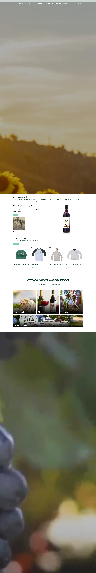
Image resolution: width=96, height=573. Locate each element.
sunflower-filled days (40, 408)
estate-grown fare (65, 408)
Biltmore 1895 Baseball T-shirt (36, 473)
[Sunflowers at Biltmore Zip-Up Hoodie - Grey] (57, 463)
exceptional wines (56, 408)
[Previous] (37, 1)
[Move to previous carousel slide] (45, 400)
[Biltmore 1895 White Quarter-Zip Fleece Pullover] (74, 463)
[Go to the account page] (80, 3)
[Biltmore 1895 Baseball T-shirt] (39, 463)
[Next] (59, 1)
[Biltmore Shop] (19, 3)
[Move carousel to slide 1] (47, 400)
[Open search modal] (78, 3)
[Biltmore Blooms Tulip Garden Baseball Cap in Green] (21, 463)
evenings (48, 408)
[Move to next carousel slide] (50, 400)
